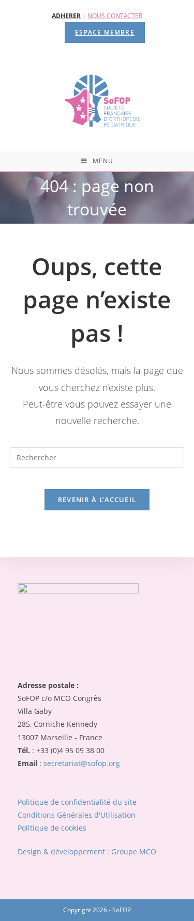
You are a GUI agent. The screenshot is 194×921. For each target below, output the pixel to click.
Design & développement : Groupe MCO (87, 851)
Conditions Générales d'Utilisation (77, 815)
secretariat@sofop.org (81, 763)
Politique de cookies (52, 828)
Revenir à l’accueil (97, 499)
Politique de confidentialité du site (77, 802)
